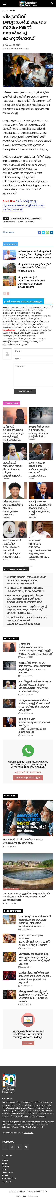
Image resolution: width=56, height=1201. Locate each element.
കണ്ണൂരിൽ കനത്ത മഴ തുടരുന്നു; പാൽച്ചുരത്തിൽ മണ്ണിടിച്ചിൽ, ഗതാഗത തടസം (34, 667)
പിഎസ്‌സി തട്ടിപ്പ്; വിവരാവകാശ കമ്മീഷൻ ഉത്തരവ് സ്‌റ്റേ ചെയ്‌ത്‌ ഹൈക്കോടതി (31, 282)
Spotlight (7, 835)
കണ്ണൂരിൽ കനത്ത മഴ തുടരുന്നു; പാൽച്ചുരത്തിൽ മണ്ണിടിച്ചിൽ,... (40, 431)
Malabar (5, 1160)
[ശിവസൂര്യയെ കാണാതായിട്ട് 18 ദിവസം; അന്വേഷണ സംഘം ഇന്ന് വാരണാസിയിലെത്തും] (15, 490)
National (5, 442)
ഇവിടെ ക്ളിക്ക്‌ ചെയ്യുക (28, 777)
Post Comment (24, 391)
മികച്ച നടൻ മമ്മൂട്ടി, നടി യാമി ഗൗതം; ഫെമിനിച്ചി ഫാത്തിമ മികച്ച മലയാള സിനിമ (33, 996)
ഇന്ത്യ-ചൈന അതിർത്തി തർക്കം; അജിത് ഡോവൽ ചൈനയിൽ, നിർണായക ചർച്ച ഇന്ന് (34, 705)
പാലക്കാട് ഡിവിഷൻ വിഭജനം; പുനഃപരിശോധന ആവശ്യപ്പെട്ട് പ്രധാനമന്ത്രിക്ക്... (40, 549)
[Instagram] (12, 1147)
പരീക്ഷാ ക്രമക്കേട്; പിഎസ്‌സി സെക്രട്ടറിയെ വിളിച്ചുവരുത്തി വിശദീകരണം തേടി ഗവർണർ (34, 254)
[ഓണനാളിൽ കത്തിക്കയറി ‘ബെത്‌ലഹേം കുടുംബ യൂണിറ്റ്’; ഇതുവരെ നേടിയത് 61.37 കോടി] (9, 919)
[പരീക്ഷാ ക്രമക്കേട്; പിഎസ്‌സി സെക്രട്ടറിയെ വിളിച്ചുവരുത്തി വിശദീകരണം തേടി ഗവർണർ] (9, 255)
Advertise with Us (9, 1178)
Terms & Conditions (17, 1191)
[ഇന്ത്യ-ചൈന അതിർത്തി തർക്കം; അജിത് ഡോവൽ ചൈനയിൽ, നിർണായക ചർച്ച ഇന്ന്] (41, 451)
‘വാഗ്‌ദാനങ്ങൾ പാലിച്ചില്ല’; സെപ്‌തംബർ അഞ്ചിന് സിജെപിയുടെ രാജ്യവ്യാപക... (12, 549)
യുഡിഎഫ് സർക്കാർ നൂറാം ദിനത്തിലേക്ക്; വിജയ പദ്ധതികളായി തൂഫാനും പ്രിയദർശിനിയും (35, 686)
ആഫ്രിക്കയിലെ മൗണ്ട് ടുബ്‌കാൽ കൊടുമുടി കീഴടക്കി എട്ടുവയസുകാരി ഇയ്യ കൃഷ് (26, 620)
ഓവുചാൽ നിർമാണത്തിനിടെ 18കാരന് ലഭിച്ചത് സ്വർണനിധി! (25, 589)
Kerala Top (32, 439)
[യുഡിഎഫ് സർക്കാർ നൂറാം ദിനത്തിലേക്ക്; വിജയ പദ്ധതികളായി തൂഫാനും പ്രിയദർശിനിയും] (15, 451)
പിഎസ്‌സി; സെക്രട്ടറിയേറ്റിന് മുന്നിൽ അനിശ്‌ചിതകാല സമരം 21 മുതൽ (34, 267)
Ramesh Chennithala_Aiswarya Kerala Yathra (26, 218)
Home (5, 10)
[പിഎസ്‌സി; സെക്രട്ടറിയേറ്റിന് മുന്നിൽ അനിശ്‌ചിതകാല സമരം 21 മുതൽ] (9, 268)
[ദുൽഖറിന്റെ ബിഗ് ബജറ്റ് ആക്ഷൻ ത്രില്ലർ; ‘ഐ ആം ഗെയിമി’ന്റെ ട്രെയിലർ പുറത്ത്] (9, 975)
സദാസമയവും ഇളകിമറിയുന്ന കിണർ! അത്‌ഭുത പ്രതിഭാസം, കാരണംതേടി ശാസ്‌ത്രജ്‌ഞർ (25, 599)
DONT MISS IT (11, 638)
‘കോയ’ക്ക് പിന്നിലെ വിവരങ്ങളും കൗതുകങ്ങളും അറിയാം (23, 841)
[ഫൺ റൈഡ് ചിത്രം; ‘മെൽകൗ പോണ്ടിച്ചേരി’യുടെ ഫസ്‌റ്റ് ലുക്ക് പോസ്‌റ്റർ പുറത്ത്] (9, 938)
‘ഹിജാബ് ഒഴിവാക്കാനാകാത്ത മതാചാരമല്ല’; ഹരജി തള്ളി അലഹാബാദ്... (13, 433)
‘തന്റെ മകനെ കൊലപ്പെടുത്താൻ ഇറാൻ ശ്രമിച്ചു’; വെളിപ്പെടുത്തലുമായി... (40, 508)
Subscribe (28, 1043)
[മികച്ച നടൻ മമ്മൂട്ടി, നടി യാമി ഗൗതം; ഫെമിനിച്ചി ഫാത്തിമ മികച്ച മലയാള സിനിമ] (9, 994)
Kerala (12, 10)
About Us (5, 1175)
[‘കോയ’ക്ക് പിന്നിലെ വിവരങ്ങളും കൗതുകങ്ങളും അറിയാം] (28, 818)
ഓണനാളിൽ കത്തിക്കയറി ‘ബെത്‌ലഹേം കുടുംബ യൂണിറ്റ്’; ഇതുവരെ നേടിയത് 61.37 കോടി (34, 921)
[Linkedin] (19, 1147)
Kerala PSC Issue (9, 221)
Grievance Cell (7, 1172)
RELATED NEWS (10, 244)
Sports (5, 1169)
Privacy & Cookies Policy (37, 1191)
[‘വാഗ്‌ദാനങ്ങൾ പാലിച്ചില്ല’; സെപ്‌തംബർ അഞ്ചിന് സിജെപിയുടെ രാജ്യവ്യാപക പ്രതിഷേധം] (15, 529)
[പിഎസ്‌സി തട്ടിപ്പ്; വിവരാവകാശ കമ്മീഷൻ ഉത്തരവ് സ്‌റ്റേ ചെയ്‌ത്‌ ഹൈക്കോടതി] (9, 281)
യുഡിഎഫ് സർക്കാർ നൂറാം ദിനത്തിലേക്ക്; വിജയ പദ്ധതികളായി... (12, 469)
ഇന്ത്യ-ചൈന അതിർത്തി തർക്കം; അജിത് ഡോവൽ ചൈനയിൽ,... (38, 469)
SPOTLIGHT (10, 795)
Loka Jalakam (33, 517)
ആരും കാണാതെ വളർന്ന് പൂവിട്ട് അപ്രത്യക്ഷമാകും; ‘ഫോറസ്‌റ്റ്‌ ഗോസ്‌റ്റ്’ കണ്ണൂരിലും (26, 609)
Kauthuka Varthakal (11, 889)
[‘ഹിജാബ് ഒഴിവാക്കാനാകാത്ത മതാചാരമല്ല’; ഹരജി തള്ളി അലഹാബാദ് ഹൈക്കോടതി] (15, 415)
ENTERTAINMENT (12, 911)
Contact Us (28, 1132)
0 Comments (8, 231)
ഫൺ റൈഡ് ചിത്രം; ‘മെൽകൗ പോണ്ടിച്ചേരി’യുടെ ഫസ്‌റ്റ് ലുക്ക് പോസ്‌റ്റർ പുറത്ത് (34, 940)
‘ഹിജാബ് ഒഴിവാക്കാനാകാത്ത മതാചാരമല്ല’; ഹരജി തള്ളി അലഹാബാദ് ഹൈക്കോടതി (35, 649)
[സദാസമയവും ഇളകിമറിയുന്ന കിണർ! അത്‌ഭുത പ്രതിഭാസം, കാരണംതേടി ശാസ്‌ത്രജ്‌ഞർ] (28, 871)
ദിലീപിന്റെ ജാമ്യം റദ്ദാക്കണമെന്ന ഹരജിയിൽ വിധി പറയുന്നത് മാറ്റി (23, 205)
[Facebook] (4, 1147)
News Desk (11, 48)
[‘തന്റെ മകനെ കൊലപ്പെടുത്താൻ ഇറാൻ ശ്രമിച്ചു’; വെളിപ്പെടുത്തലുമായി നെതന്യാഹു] (41, 490)
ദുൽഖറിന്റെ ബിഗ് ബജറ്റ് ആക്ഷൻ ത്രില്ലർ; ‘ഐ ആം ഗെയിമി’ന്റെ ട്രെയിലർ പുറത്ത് (34, 977)
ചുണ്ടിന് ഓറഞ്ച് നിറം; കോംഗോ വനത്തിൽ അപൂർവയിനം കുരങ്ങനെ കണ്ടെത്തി (26, 580)
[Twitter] (26, 1147)
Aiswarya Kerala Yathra (25, 221)
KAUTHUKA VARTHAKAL (16, 569)
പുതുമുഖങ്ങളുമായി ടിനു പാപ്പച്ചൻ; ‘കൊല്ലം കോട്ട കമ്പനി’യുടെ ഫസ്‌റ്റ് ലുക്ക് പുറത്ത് (34, 959)
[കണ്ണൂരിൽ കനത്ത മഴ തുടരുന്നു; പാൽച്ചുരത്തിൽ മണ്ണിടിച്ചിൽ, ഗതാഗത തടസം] (41, 415)
